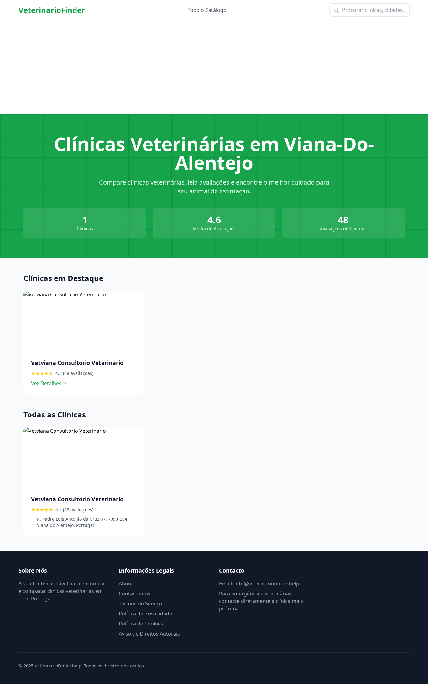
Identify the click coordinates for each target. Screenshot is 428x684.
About (126, 583)
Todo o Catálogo (207, 10)
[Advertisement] (214, 67)
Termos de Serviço (140, 603)
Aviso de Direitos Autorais (149, 633)
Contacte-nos (134, 593)
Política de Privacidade (145, 613)
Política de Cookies (141, 623)
